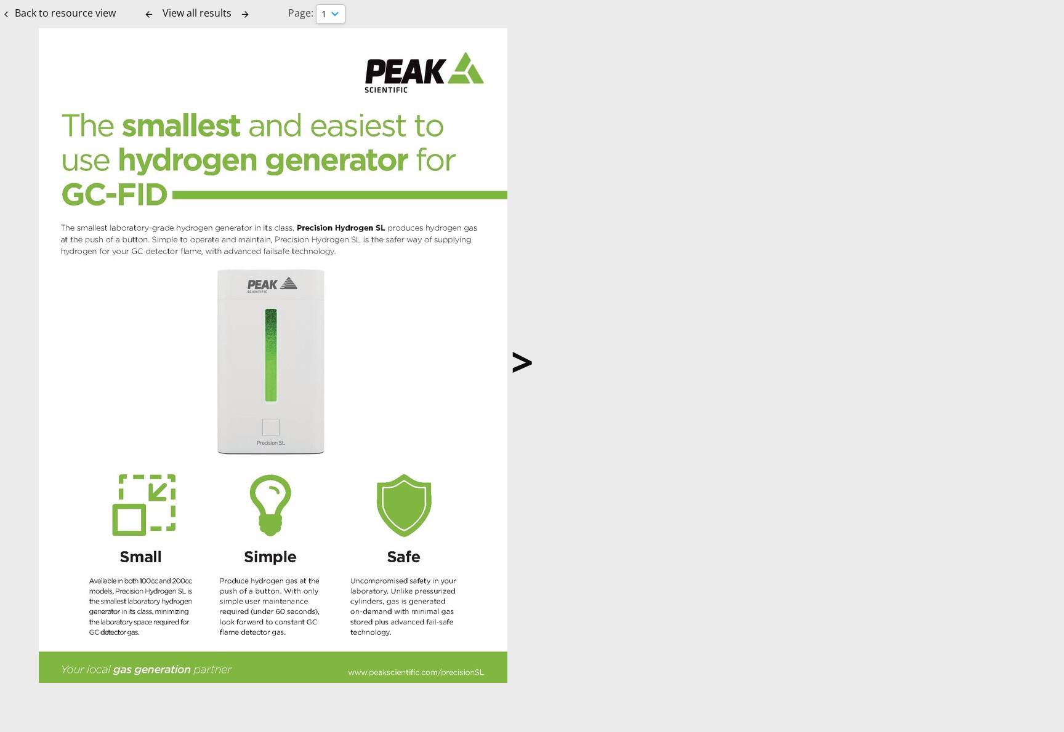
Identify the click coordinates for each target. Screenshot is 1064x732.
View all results (197, 13)
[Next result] (245, 14)
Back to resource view (65, 13)
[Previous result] (149, 14)
